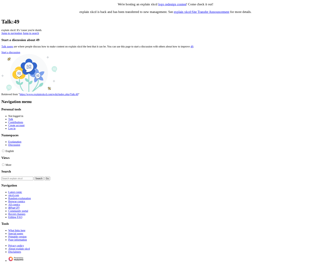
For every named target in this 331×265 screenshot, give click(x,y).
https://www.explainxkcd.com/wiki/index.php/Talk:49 (49, 94)
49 (191, 46)
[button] (10, 52)
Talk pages (7, 46)
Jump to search (31, 33)
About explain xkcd (19, 248)
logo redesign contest (172, 4)
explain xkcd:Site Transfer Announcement (201, 12)
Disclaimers (14, 251)
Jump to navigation (11, 33)
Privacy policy (16, 245)
